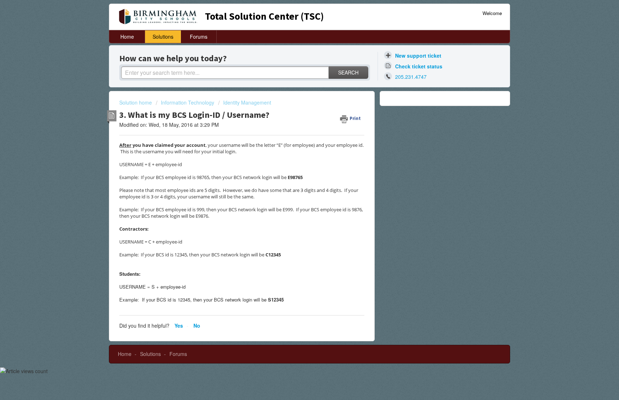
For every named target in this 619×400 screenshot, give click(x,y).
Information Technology (187, 102)
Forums (198, 36)
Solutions (163, 36)
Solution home (136, 102)
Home (127, 36)
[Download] (296, 106)
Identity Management (247, 102)
